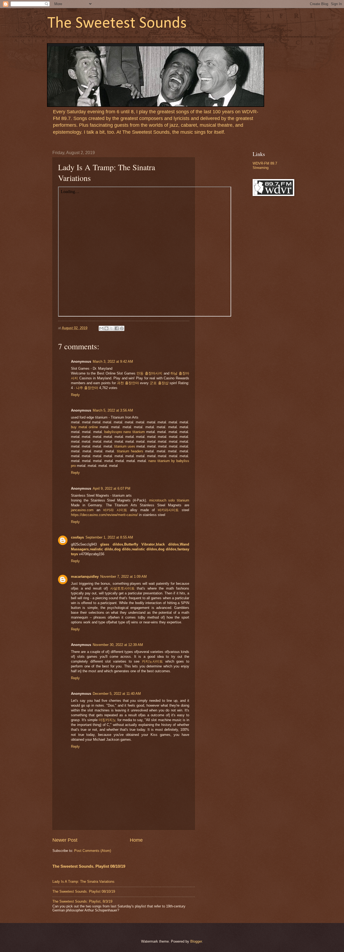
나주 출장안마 (87, 388)
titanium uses (124, 446)
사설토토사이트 (122, 588)
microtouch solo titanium (169, 500)
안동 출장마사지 (149, 373)
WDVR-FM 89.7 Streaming (265, 165)
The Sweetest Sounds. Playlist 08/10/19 (88, 866)
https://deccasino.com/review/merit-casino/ (104, 515)
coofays (77, 537)
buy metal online (84, 427)
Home (136, 840)
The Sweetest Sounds (117, 24)
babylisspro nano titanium (124, 432)
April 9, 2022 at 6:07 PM (111, 488)
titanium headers (130, 451)
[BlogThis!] (106, 328)
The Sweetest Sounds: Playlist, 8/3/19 (82, 901)
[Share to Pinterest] (121, 328)
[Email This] (101, 328)
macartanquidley (85, 577)
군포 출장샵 (159, 383)
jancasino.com (82, 510)
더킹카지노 (107, 720)
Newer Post (64, 840)
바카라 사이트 (115, 510)
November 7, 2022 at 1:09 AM (123, 577)
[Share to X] (111, 328)
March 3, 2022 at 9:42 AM (113, 361)
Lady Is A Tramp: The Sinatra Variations (83, 882)
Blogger (196, 941)
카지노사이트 (152, 661)
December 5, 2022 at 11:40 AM (117, 694)
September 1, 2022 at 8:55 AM (109, 537)
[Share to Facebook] (116, 328)
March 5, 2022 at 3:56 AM (113, 410)
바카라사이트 (168, 510)
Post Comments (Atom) (92, 851)
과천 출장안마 (128, 383)
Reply (75, 395)
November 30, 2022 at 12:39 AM (118, 645)
